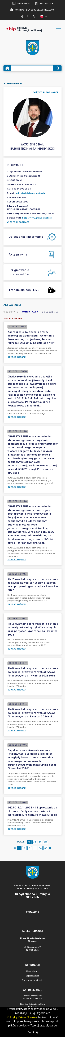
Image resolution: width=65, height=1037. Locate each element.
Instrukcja (46, 3)
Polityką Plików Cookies (22, 1017)
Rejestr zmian (32, 975)
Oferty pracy (13, 318)
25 (34, 842)
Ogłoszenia (50, 312)
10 (29, 842)
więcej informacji (45, 92)
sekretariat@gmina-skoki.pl (31, 193)
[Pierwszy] (15, 848)
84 (40, 848)
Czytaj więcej (16, 357)
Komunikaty (30, 312)
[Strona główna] (7, 68)
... (35, 848)
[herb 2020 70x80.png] (32, 47)
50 (40, 842)
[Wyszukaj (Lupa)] (57, 68)
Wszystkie (10, 312)
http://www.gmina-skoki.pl (36, 218)
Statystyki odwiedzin (32, 980)
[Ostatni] (50, 848)
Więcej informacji (19, 222)
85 (45, 848)
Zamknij (32, 1032)
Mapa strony (25, 3)
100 (45, 842)
